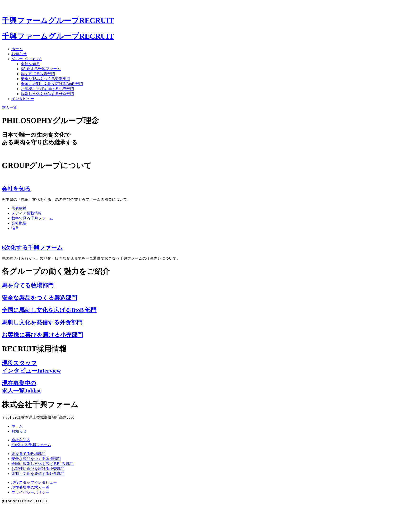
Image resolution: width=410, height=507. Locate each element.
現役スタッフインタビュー (34, 482)
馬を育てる (38, 74)
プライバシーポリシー (30, 492)
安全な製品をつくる (45, 79)
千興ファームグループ (58, 20)
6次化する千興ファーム (41, 69)
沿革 (15, 228)
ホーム (17, 49)
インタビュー (22, 99)
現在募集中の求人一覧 (30, 487)
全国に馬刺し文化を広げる (52, 84)
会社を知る (30, 64)
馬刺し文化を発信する (47, 94)
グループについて (26, 59)
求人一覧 (9, 107)
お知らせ (19, 54)
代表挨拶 (19, 208)
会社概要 (19, 223)
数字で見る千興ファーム (32, 218)
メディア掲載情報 (26, 213)
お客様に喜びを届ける (47, 89)
